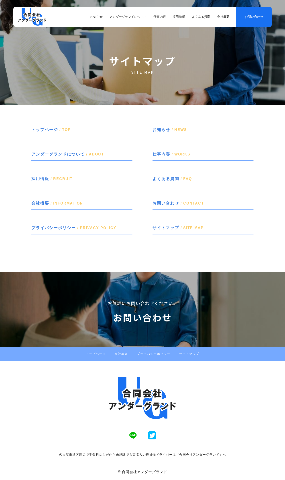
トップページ (96, 354)
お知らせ (96, 17)
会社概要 (223, 17)
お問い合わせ (254, 17)
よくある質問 (201, 17)
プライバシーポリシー (153, 354)
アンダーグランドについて (128, 17)
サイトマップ (189, 354)
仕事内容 (159, 17)
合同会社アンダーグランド (144, 472)
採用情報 (179, 17)
